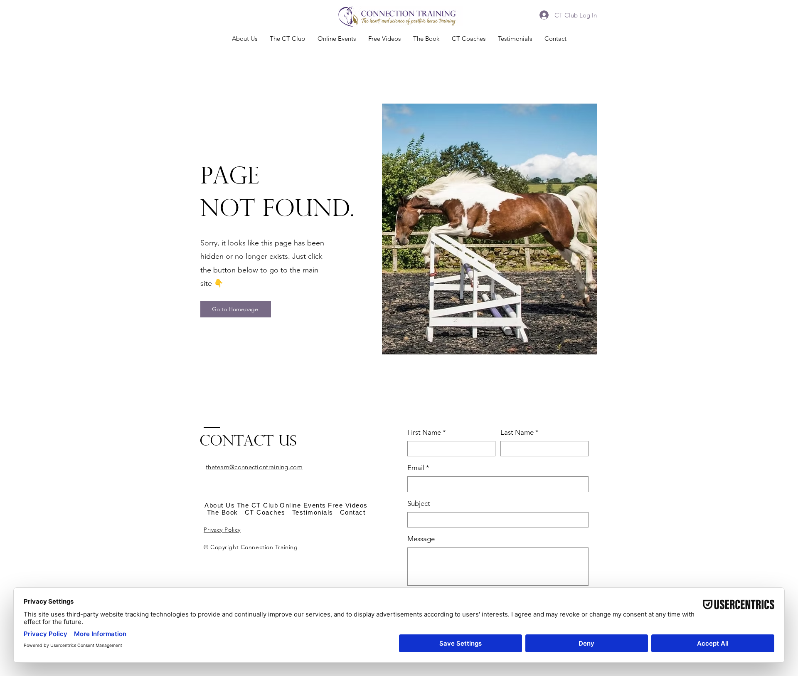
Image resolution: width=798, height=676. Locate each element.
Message (421, 539)
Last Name (519, 432)
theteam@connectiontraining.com (254, 467)
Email (418, 467)
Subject (418, 503)
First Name (426, 432)
